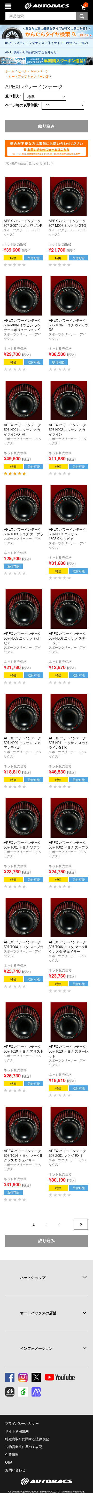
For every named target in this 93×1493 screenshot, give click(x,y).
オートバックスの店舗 (38, 1313)
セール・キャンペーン (33, 71)
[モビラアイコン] (36, 1392)
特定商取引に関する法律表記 (27, 1439)
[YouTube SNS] (60, 1377)
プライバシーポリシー (22, 1424)
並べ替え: (13, 96)
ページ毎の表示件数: (22, 105)
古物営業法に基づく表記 (23, 1447)
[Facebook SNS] (9, 1377)
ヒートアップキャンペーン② (29, 76)
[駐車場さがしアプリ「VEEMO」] (23, 1392)
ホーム (9, 71)
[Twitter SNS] (36, 1377)
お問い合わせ (15, 1470)
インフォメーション (36, 1348)
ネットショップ (32, 1278)
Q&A (8, 1462)
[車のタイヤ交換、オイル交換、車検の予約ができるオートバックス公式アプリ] (9, 1392)
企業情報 (12, 1455)
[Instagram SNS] (23, 1377)
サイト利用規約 (17, 1431)
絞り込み (46, 126)
